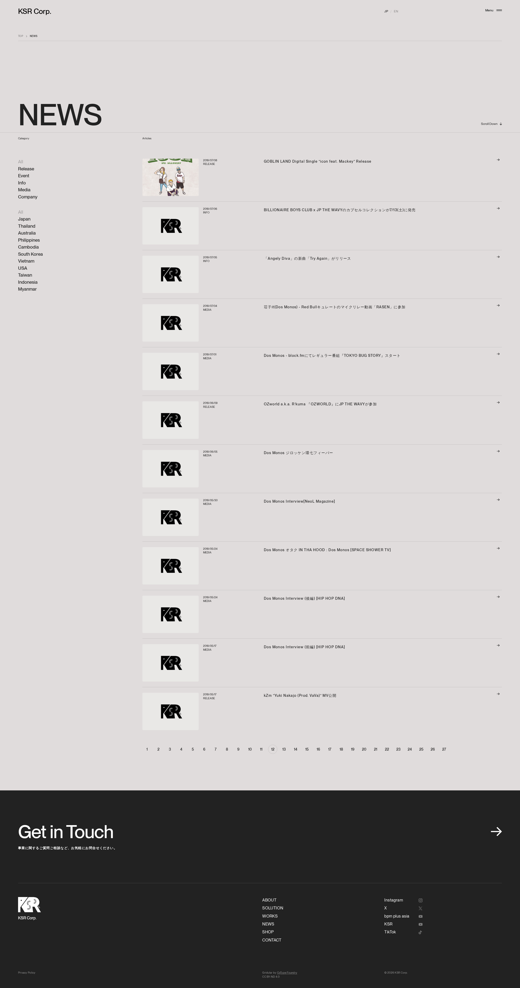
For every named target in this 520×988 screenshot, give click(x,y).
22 (387, 749)
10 (250, 749)
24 (410, 749)
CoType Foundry (287, 972)
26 (433, 749)
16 (318, 749)
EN (396, 11)
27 (444, 749)
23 (398, 749)
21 (375, 749)
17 (329, 749)
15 (307, 749)
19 (352, 749)
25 (421, 749)
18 (341, 749)
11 (261, 749)
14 (295, 749)
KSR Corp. (34, 11)
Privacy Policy (27, 972)
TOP (20, 36)
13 (284, 749)
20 (364, 749)
